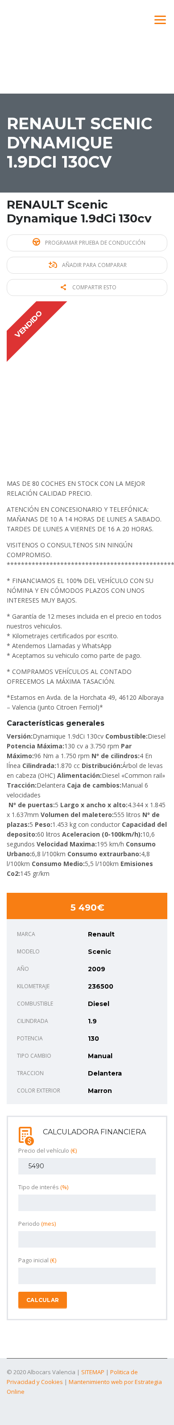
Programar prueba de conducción (94, 242)
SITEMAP (92, 1372)
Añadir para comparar (94, 265)
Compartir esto (93, 287)
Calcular (42, 1300)
